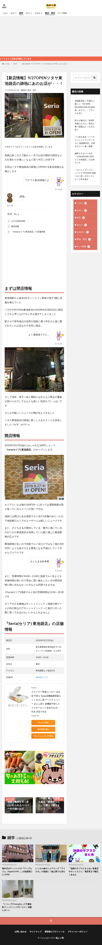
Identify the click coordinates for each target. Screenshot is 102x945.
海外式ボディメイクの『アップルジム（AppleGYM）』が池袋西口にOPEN (17, 871)
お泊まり (38, 13)
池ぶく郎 (60, 938)
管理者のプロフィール (55, 931)
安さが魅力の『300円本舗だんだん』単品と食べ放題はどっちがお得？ (85, 125)
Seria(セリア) (42, 677)
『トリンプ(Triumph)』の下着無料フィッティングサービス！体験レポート (17, 907)
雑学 (21, 13)
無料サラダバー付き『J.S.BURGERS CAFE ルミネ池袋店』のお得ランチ (85, 158)
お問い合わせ (21, 931)
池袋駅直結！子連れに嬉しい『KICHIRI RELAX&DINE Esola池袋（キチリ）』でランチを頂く (85, 107)
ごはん (5, 13)
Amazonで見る (43, 723)
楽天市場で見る (43, 729)
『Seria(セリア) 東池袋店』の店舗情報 (26, 231)
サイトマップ (36, 931)
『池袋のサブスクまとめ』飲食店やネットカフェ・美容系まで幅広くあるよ (84, 871)
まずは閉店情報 (16, 221)
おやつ (14, 13)
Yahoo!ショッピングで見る (43, 736)
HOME (7, 64)
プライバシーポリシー (78, 931)
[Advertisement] (51, 36)
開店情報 (13, 226)
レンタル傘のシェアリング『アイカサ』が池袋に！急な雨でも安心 (50, 870)
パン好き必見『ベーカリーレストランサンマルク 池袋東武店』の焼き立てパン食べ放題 (85, 141)
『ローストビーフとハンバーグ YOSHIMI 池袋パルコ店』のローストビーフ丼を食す (85, 174)
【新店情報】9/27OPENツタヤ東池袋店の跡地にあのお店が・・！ (47, 64)
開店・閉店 (50, 13)
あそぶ (29, 13)
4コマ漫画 (62, 13)
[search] (94, 78)
